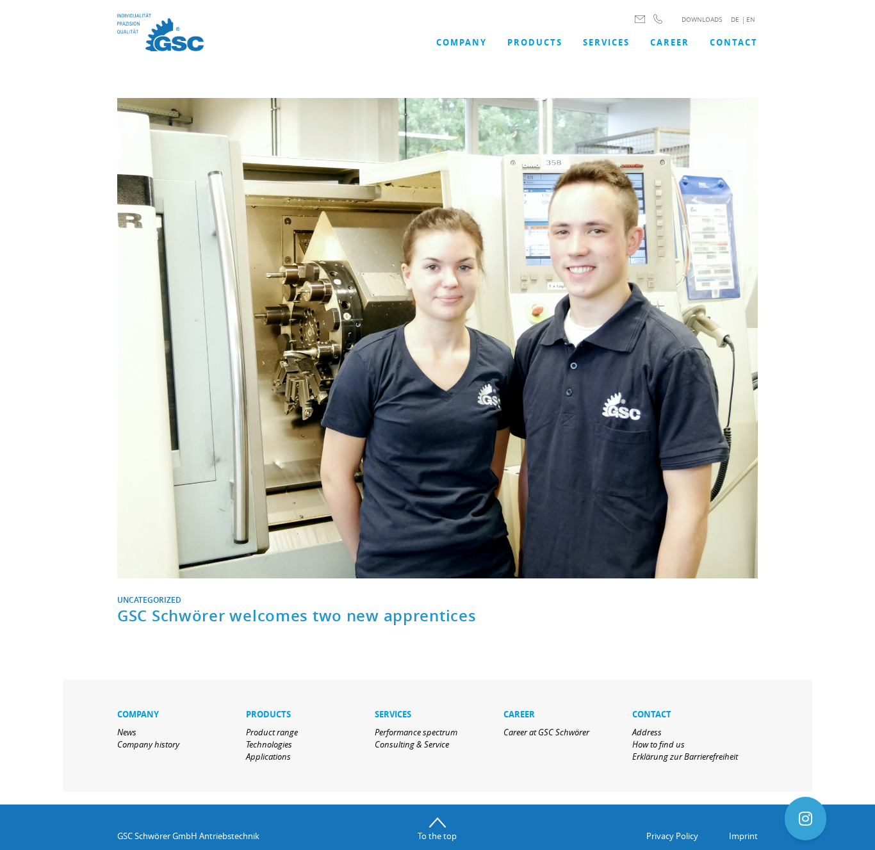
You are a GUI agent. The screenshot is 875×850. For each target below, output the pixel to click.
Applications (268, 756)
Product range (272, 732)
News (126, 732)
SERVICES (606, 42)
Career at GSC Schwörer (546, 732)
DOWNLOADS (702, 19)
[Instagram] (805, 818)
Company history (148, 744)
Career (669, 42)
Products (534, 42)
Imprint (743, 836)
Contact (734, 42)
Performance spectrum (416, 732)
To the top (437, 836)
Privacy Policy (672, 836)
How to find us (658, 744)
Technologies (269, 744)
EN (750, 19)
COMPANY (461, 42)
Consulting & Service (412, 744)
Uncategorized (149, 599)
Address (647, 732)
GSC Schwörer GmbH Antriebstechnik (188, 836)
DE (735, 19)
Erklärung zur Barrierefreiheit (685, 756)
